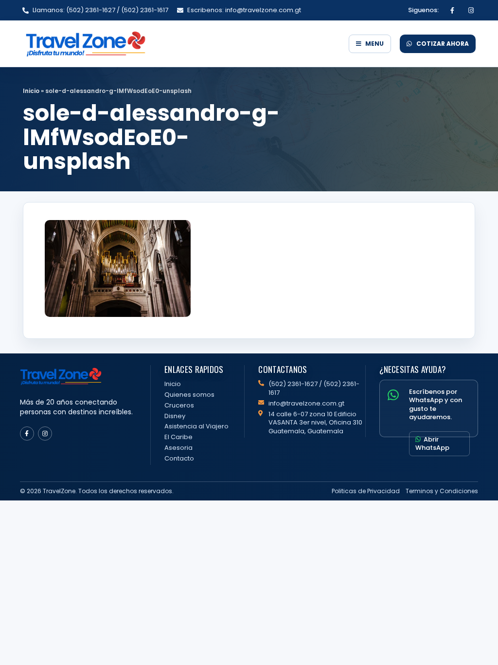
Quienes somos (189, 394)
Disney (174, 416)
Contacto (179, 458)
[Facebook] (452, 10)
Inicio (31, 91)
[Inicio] (181, 43)
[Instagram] (471, 10)
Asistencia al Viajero (196, 426)
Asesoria (178, 447)
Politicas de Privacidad (366, 491)
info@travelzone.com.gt (306, 403)
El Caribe (178, 437)
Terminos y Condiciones (442, 491)
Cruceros (179, 405)
